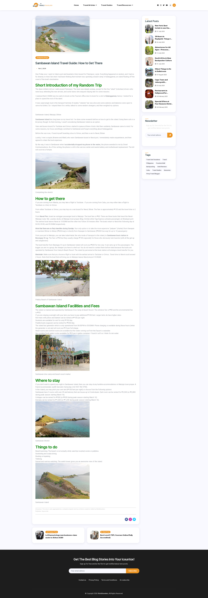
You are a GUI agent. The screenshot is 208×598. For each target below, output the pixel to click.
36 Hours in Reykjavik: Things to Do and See (163, 38)
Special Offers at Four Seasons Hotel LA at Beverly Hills (163, 103)
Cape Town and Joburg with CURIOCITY (161, 82)
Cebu (148, 170)
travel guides (156, 170)
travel (165, 159)
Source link (45, 511)
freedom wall (160, 163)
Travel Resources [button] (124, 5)
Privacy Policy (94, 580)
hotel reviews (162, 166)
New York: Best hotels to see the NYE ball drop (162, 28)
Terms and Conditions (109, 580)
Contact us (82, 580)
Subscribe (132, 571)
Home (76, 5)
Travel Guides (106, 5)
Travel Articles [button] (89, 5)
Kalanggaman (111, 96)
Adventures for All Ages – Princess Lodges (162, 49)
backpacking (150, 166)
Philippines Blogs (42, 57)
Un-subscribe (124, 580)
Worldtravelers (103, 593)
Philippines (150, 163)
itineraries (167, 170)
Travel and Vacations (153, 159)
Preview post (52, 532)
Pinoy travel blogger (153, 173)
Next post (106, 532)
